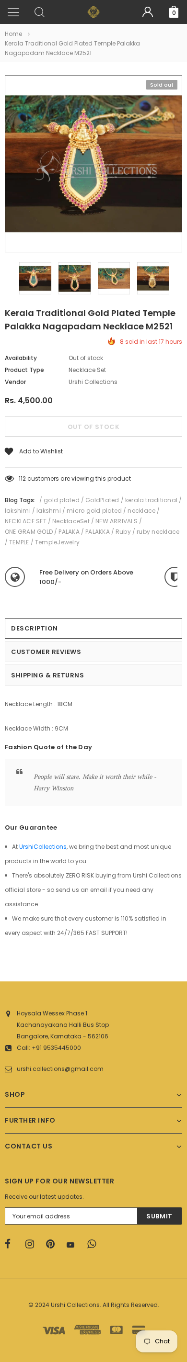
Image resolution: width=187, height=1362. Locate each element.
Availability (21, 358)
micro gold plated (94, 511)
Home (13, 34)
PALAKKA (97, 532)
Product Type (24, 370)
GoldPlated (102, 500)
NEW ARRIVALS (116, 521)
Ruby (123, 532)
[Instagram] (32, 1244)
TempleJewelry (57, 542)
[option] (93, 165)
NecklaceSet (71, 521)
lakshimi (18, 511)
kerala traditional (151, 500)
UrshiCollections (43, 847)
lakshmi (48, 511)
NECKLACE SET (26, 521)
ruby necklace (158, 532)
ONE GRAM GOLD (29, 532)
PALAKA (68, 532)
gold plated (62, 500)
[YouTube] (74, 1244)
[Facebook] (12, 1244)
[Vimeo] (94, 1244)
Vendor (15, 382)
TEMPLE (19, 542)
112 (22, 478)
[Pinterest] (53, 1244)
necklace (141, 511)
